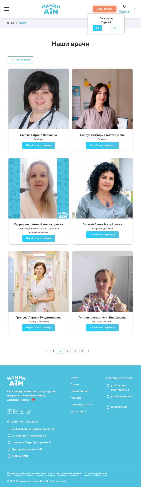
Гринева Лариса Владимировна (39, 317)
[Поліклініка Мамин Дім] (51, 9)
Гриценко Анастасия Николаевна (102, 317)
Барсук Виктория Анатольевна (102, 135)
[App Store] (9, 411)
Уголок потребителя (95, 473)
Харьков (124, 11)
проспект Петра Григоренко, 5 (31, 442)
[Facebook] (22, 411)
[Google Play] (15, 411)
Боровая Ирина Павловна (38, 135)
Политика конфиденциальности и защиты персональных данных (44, 473)
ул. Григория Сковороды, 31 (29, 435)
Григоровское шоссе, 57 (27, 449)
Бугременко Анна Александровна (38, 224)
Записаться (104, 8)
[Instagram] (28, 411)
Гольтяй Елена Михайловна (102, 224)
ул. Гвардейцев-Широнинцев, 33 (33, 429)
